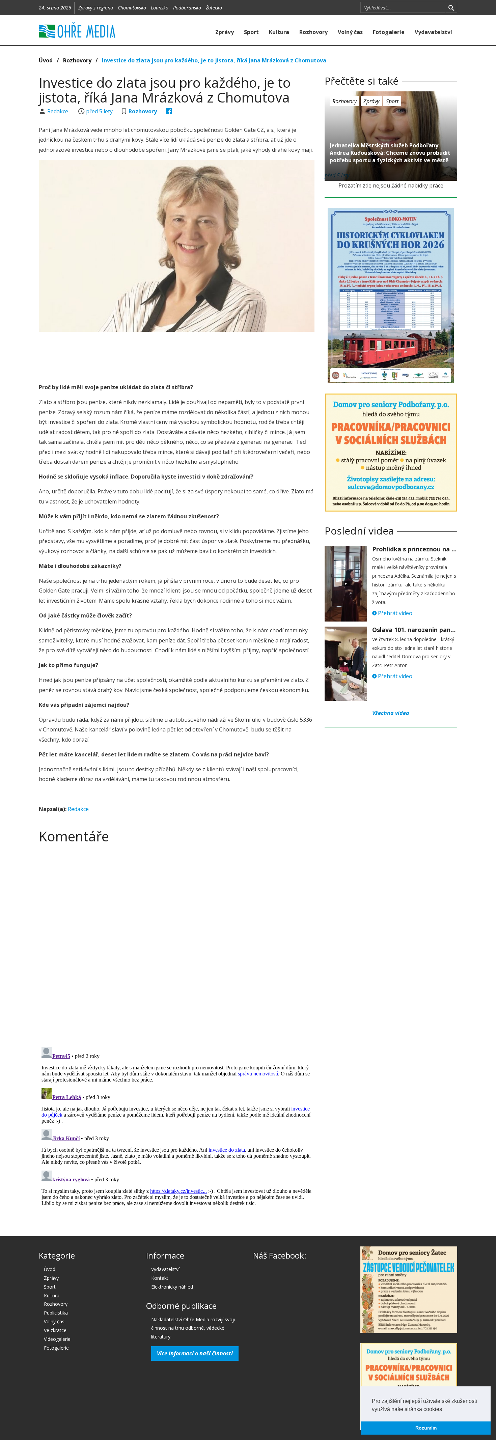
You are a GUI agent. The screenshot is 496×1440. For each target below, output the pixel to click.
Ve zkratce (55, 1330)
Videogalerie (57, 1339)
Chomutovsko (132, 7)
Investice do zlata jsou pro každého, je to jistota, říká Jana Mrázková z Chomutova (214, 60)
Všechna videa (390, 713)
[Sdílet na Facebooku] (169, 111)
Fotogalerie (389, 32)
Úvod (46, 60)
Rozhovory (313, 32)
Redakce (58, 111)
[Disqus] (176, 943)
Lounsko (159, 7)
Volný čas (350, 32)
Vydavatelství (433, 32)
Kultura (279, 32)
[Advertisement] (176, 355)
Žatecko (214, 7)
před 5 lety (99, 111)
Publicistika (56, 1312)
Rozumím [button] (426, 1428)
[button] (444, 1410)
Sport (251, 32)
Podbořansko (187, 7)
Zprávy (224, 32)
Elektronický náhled (172, 1287)
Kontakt (159, 1278)
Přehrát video (394, 613)
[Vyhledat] (451, 7)
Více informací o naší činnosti (195, 1353)
